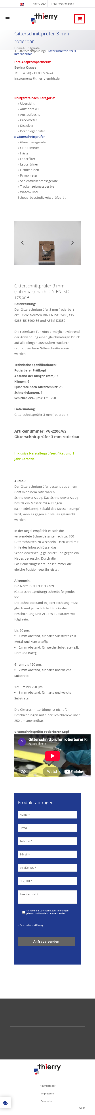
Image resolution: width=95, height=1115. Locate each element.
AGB (82, 1108)
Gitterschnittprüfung (31, 51)
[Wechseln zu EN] (22, 3)
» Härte (23, 153)
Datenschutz (47, 1101)
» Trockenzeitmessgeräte (36, 186)
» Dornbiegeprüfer (31, 131)
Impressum (47, 1093)
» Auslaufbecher (30, 114)
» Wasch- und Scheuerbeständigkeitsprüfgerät (42, 195)
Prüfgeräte (33, 48)
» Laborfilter (26, 159)
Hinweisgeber (47, 1085)
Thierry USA (38, 3)
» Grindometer (28, 148)
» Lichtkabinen (28, 170)
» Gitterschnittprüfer (29, 137)
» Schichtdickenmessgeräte (38, 181)
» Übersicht (26, 103)
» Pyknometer (28, 175)
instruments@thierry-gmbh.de (37, 78)
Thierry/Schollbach (62, 3)
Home (18, 48)
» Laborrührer (28, 164)
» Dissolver (26, 125)
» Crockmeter (27, 120)
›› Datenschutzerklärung (30, 925)
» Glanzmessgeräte (32, 142)
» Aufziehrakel (28, 109)
